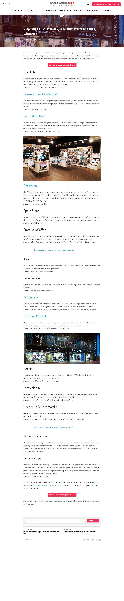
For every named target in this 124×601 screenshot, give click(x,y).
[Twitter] (88, 540)
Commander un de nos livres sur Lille (106, 4)
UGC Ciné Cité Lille (35, 316)
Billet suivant (66, 529)
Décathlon (30, 185)
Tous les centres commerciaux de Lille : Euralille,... (80, 532)
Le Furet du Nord (34, 116)
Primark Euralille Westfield (41, 94)
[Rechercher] (88, 4)
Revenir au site (28, 539)
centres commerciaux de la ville (45, 485)
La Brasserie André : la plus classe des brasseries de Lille (41, 533)
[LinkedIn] (93, 540)
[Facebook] (84, 540)
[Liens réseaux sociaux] (3, 3)
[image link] (62, 4)
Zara (92, 485)
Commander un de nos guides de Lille (62, 65)
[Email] (97, 540)
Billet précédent (29, 529)
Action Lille (30, 297)
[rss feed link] (100, 540)
